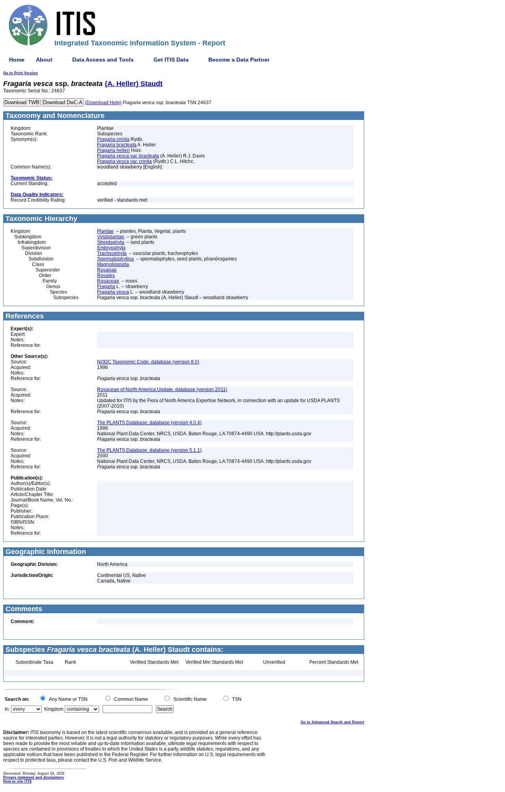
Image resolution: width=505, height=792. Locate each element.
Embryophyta (111, 248)
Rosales (106, 275)
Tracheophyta (112, 253)
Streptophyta (110, 242)
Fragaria (106, 286)
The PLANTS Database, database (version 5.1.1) (149, 450)
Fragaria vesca (113, 292)
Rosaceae (108, 281)
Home (16, 59)
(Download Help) (103, 102)
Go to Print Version (20, 73)
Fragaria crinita (113, 139)
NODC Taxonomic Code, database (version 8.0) (148, 362)
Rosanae (107, 270)
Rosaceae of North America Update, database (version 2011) (162, 389)
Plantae (105, 231)
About (44, 59)
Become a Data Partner (238, 59)
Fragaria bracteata (117, 145)
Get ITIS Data (171, 59)
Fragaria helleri (113, 150)
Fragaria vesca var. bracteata (128, 156)
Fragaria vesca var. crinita (124, 161)
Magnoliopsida (113, 264)
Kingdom (54, 709)
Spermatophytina (115, 259)
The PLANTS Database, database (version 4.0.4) (149, 422)
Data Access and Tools (103, 59)
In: (7, 709)
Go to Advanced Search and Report (332, 722)
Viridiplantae (110, 237)
